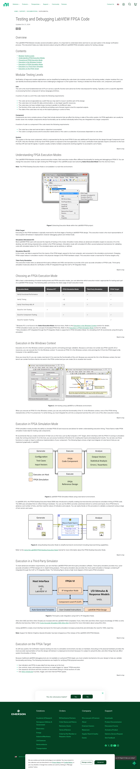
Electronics (40, 728)
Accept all (100, 762)
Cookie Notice (68, 762)
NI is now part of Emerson (90, 718)
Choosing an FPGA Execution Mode (30, 60)
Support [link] (22, 11)
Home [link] (16, 11)
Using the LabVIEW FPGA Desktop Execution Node (41, 550)
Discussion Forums (111, 726)
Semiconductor (41, 744)
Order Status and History (68, 722)
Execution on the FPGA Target (29, 69)
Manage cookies (87, 762)
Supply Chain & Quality (90, 734)
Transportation (41, 748)
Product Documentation (113, 722)
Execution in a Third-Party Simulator (31, 66)
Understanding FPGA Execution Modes (32, 58)
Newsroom (86, 730)
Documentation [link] (32, 11)
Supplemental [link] (43, 11)
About (84, 722)
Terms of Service (65, 730)
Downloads (109, 718)
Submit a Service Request (114, 734)
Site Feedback (110, 738)
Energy (38, 732)
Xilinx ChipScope (27, 672)
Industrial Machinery (43, 736)
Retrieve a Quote (65, 726)
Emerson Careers (88, 726)
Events (84, 738)
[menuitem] (16, 5)
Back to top (120, 149)
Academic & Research (44, 718)
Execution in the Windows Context (30, 62)
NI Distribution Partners (67, 718)
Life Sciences (41, 740)
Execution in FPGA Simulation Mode (31, 64)
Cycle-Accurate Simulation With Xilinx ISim (54, 623)
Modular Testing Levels (26, 56)
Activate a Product (111, 730)
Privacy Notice (56, 762)
